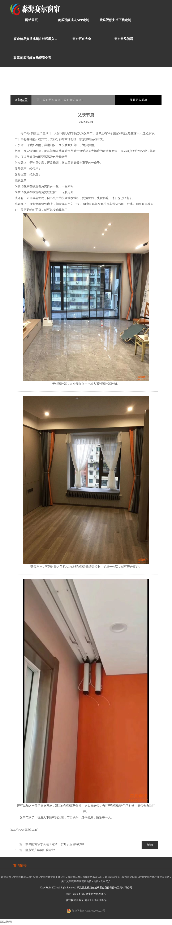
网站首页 (31, 20)
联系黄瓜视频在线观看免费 (32, 57)
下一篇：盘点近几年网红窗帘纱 (34, 850)
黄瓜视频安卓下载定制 (115, 20)
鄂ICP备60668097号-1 (97, 900)
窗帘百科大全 (81, 39)
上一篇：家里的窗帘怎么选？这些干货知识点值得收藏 (49, 844)
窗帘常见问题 (123, 39)
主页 (36, 100)
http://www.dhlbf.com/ (24, 829)
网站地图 (6, 922)
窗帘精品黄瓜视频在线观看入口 (36, 39)
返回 (150, 845)
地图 (96, 881)
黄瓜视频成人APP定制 (73, 20)
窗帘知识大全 (72, 100)
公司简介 (106, 881)
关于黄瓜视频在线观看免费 (76, 881)
